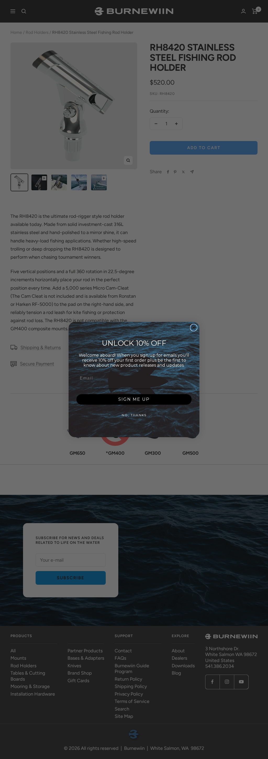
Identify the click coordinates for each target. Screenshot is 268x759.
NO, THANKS (134, 415)
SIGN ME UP (134, 399)
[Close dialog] (194, 327)
